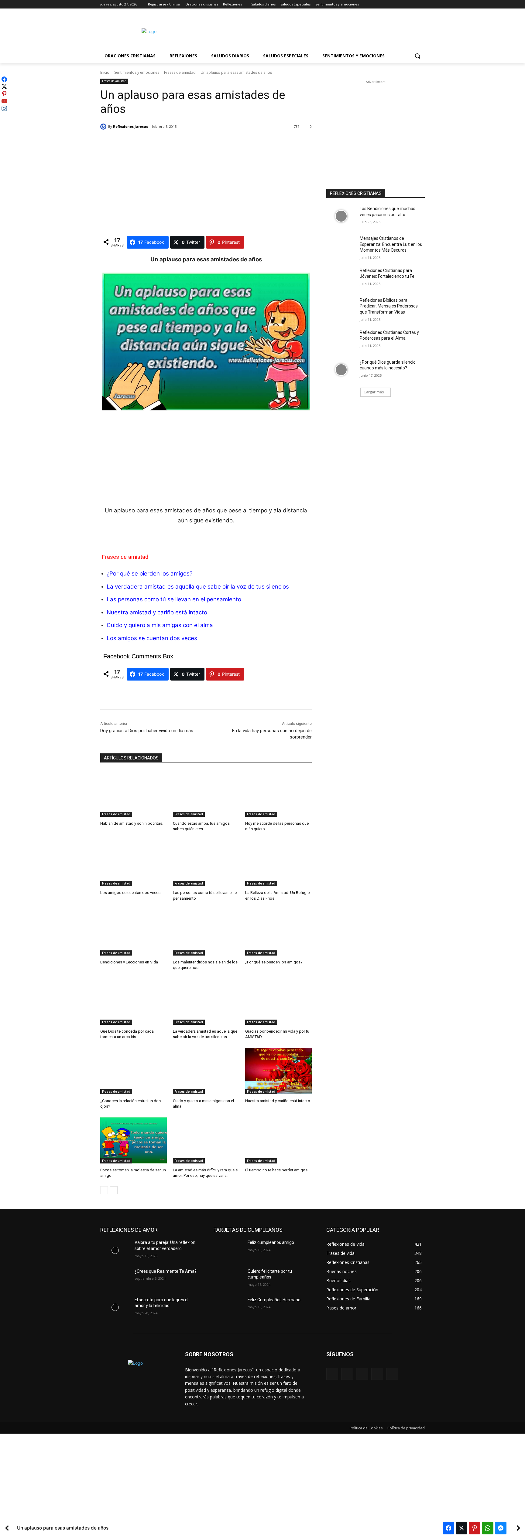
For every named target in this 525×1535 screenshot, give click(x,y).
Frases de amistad (180, 72)
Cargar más (374, 392)
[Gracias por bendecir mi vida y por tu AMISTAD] (278, 1001)
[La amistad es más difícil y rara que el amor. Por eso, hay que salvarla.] (206, 1140)
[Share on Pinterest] (474, 1528)
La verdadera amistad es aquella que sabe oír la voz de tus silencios (198, 586)
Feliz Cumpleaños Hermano (274, 1299)
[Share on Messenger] (500, 1528)
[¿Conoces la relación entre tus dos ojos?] (133, 1071)
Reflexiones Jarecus (130, 126)
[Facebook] (387, 4)
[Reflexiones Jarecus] (104, 127)
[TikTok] (377, 1374)
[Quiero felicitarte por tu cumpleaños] (228, 1278)
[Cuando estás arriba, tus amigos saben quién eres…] (206, 793)
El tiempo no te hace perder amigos (276, 1170)
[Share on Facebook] (448, 1528)
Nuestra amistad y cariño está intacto (277, 1101)
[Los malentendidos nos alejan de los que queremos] (206, 932)
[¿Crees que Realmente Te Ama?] (115, 1278)
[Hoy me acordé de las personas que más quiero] (278, 793)
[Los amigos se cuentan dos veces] (133, 863)
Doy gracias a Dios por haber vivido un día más (146, 730)
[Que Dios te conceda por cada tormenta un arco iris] (133, 1001)
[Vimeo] (412, 4)
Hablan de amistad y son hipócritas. (131, 823)
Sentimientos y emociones (136, 72)
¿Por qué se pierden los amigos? (149, 573)
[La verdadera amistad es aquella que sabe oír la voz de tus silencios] (206, 1001)
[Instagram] (396, 4)
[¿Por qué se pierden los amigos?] (278, 932)
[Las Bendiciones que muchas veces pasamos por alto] (341, 216)
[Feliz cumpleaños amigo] (228, 1250)
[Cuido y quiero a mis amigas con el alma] (206, 1071)
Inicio (104, 72)
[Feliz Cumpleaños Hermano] (228, 1307)
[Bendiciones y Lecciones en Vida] (133, 932)
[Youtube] (421, 4)
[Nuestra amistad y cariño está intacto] (278, 1071)
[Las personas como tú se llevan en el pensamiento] (206, 863)
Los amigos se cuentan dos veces (130, 892)
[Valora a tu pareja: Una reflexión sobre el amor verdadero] (115, 1250)
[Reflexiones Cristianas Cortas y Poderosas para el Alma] (341, 340)
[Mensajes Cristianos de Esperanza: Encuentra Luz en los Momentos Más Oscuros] (341, 246)
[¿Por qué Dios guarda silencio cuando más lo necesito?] (341, 369)
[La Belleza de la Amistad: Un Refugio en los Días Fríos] (278, 863)
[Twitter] (404, 4)
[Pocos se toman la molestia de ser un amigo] (133, 1140)
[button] (417, 56)
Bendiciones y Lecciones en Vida (129, 962)
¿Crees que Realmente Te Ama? (166, 1271)
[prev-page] (104, 1190)
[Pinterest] (362, 1374)
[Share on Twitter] (461, 1528)
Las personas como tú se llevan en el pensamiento (174, 599)
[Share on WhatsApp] (487, 1528)
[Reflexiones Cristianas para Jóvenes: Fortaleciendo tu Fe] (341, 278)
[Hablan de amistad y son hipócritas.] (133, 793)
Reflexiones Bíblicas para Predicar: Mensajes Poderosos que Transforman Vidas (389, 306)
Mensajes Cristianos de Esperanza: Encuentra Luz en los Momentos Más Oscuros (391, 244)
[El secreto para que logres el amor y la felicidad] (115, 1307)
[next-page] (114, 1190)
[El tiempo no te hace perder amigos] (278, 1140)
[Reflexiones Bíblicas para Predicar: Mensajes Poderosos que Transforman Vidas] (341, 307)
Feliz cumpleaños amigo (271, 1242)
